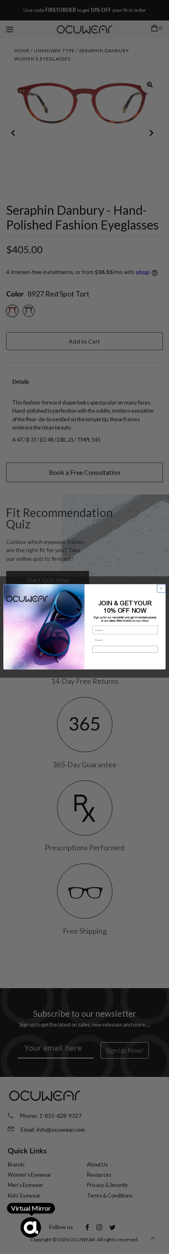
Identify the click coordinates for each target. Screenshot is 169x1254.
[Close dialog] (161, 588)
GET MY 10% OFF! (125, 649)
